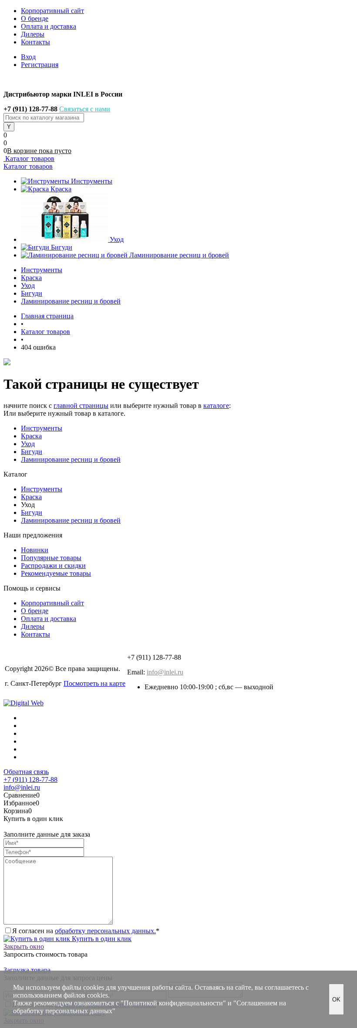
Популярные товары (51, 557)
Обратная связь (26, 771)
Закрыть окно (23, 946)
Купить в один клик (100, 938)
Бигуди (61, 247)
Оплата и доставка (48, 26)
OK (336, 999)
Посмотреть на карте (94, 683)
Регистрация (39, 64)
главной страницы (81, 405)
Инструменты (91, 181)
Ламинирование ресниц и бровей (179, 255)
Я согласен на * (85, 931)
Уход (117, 239)
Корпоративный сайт (52, 10)
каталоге (216, 405)
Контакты (35, 42)
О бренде (34, 18)
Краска (61, 189)
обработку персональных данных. (105, 931)
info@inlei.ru (165, 672)
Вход (28, 56)
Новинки (34, 550)
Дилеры (32, 34)
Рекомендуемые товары (56, 573)
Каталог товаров (28, 158)
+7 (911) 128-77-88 (30, 779)
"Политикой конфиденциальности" (173, 1003)
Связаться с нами (84, 109)
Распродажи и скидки (53, 565)
